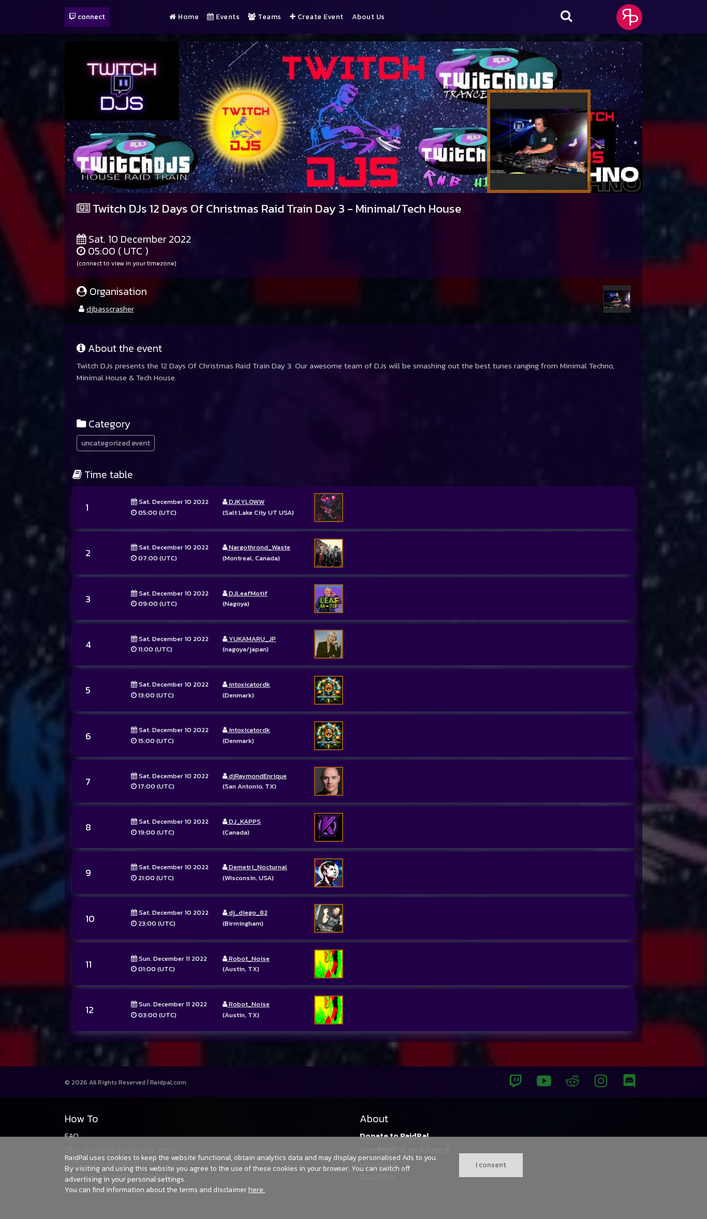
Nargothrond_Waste (258, 547)
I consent (491, 1164)
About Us (368, 17)
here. (256, 1189)
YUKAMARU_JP (251, 639)
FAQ (72, 1135)
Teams (269, 17)
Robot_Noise (248, 958)
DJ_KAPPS (244, 821)
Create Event (320, 17)
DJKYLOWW (245, 502)
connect (90, 16)
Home (187, 17)
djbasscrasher (110, 309)
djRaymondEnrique (257, 776)
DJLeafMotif (247, 593)
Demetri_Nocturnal (257, 867)
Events (227, 17)
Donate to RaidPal (395, 1135)
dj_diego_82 (247, 912)
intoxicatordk (248, 684)
